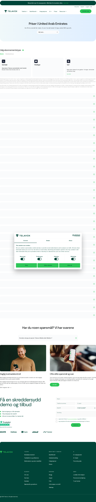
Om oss (26, 475)
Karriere (26, 478)
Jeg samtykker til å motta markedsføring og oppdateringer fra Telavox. (74, 421)
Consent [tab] (25, 240)
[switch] (39, 259)
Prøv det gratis (77, 461)
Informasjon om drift (54, 484)
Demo (50, 464)
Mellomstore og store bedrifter (32, 461)
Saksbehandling (53, 458)
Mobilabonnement (29, 455)
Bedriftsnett (52, 455)
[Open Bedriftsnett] (36, 11)
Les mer (65, 3)
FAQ (50, 481)
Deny (26, 265)
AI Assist (75, 458)
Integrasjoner (52, 461)
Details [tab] (48, 240)
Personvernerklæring (79, 478)
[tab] (2, 54)
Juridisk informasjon (79, 475)
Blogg (50, 475)
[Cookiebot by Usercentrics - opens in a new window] (73, 235)
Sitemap (51, 487)
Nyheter (26, 481)
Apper (50, 478)
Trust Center (76, 481)
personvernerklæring (72, 419)
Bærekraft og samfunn (30, 484)
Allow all (69, 265)
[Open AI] (51, 11)
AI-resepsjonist (77, 455)
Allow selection (48, 265)
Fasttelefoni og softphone (31, 458)
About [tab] (70, 240)
